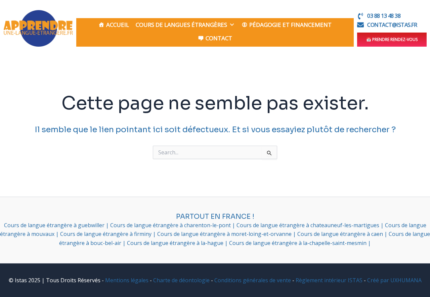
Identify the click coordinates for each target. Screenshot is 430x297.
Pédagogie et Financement (290, 25)
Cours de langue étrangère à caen (340, 234)
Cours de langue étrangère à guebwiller (55, 225)
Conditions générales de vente (252, 280)
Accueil (117, 25)
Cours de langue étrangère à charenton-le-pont (171, 225)
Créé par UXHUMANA (394, 280)
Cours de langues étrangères (181, 25)
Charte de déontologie (181, 280)
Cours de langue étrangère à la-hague (176, 243)
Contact (219, 38)
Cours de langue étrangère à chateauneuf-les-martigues (308, 225)
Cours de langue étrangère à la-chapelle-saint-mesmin (298, 243)
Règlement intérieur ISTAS (329, 280)
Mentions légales (126, 280)
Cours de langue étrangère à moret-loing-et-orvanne (225, 234)
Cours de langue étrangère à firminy (106, 234)
